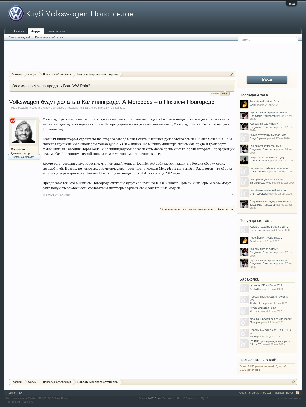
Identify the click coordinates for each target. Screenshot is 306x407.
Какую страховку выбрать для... (269, 135)
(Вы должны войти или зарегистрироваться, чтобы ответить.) (197, 209)
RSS (297, 392)
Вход (292, 3)
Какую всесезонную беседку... (268, 157)
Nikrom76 (255, 344)
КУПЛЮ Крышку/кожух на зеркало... (271, 341)
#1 (233, 194)
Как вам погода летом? (264, 123)
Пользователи (56, 31)
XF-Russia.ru (25, 401)
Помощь (266, 392)
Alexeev (254, 311)
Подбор (215, 93)
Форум (35, 31)
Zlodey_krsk (257, 303)
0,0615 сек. (155, 398)
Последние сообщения (49, 37)
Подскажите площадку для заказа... (271, 201)
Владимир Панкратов (263, 115)
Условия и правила (289, 398)
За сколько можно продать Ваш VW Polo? (51, 85)
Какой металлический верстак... (269, 190)
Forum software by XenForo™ (38, 398)
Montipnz (255, 322)
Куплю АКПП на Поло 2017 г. (267, 285)
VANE (253, 336)
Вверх (290, 392)
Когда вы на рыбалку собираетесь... (272, 168)
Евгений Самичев (260, 182)
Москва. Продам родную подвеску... (272, 318)
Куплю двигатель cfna (263, 307)
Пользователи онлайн (259, 360)
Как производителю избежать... (268, 179)
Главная (19, 31)
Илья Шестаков (259, 171)
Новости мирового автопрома (48, 107)
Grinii (253, 104)
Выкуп (225, 93)
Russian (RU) (15, 392)
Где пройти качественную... (266, 146)
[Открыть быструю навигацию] (231, 74)
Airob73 (254, 289)
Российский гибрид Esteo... (266, 101)
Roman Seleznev (260, 160)
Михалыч (103, 107)
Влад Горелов (258, 138)
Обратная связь (249, 392)
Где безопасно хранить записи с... (270, 112)
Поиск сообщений (19, 37)
